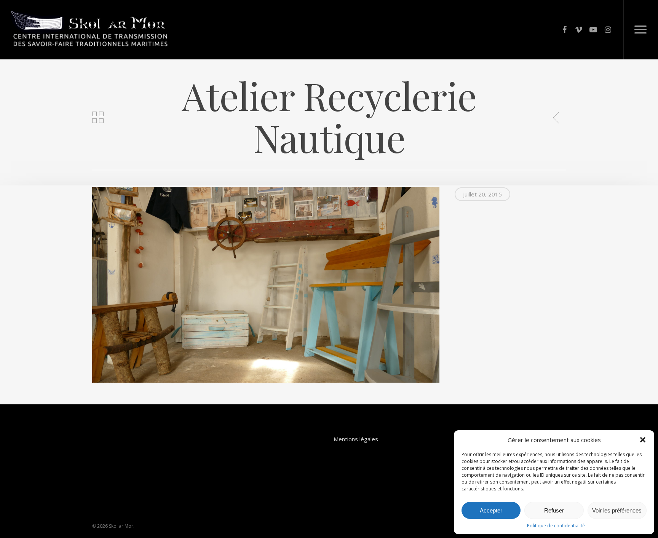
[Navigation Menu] (640, 29)
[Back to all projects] (98, 118)
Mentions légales (356, 439)
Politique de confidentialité (556, 525)
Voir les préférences (617, 510)
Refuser (554, 510)
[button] (643, 440)
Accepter (491, 510)
